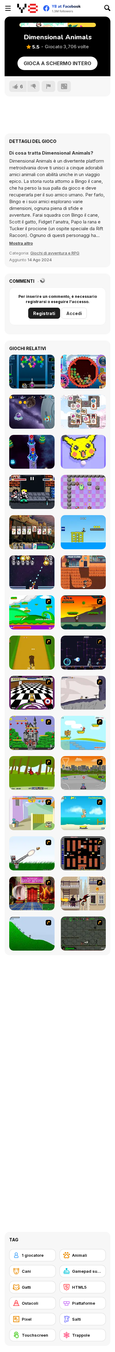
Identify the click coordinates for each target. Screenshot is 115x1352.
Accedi (74, 313)
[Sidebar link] (8, 8)
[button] (21, 243)
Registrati (44, 313)
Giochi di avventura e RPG (54, 252)
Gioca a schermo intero (57, 63)
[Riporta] (48, 86)
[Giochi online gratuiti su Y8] (27, 8)
